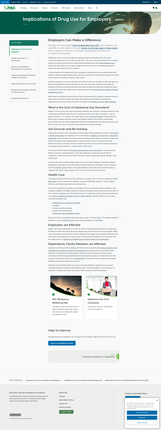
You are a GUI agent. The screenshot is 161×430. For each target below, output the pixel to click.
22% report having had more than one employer (86, 150)
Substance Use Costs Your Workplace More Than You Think (127, 380)
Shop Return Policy (66, 400)
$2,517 (99, 218)
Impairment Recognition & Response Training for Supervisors (23, 76)
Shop (90, 8)
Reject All (142, 417)
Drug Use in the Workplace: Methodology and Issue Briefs (21, 68)
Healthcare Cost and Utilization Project (66, 213)
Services (54, 8)
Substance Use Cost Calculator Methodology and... (84, 380)
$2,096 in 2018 (68, 220)
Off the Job (66, 8)
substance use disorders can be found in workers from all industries (86, 239)
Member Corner (35, 2)
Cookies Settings (66, 411)
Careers (62, 396)
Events (25, 2)
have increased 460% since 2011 (86, 45)
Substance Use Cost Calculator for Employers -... (44, 380)
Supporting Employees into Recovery (23, 84)
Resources (34, 8)
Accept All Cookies (142, 412)
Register (146, 2)
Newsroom (63, 392)
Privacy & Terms (65, 407)
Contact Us (63, 403)
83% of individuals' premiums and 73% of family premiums (72, 196)
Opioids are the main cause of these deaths (99, 48)
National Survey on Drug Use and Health (66, 203)
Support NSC (15, 2)
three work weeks (96, 117)
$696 (100, 220)
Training (23, 8)
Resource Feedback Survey (62, 343)
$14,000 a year (60, 168)
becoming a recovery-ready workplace (103, 102)
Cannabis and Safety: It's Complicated (19, 59)
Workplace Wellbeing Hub (20, 98)
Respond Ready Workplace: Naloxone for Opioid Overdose (23, 91)
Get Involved (79, 8)
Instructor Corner (50, 2)
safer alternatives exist (107, 63)
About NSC (5, 2)
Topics (45, 8)
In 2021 (50, 229)
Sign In (156, 2)
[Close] (157, 400)
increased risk (78, 258)
